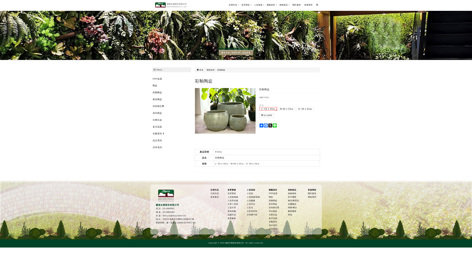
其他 (290, 215)
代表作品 (215, 193)
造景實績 (232, 193)
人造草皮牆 (233, 201)
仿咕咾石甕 (158, 106)
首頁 (201, 70)
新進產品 (215, 197)
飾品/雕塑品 (293, 201)
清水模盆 (157, 113)
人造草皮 (251, 204)
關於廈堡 (312, 193)
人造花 (250, 208)
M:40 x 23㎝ (286, 109)
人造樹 (250, 193)
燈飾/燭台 (292, 208)
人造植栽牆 (233, 197)
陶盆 (155, 85)
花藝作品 (232, 215)
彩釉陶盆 (157, 92)
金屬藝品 (292, 204)
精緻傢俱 (292, 193)
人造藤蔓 (251, 201)
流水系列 (157, 140)
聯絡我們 (312, 197)
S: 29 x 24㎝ (305, 109)
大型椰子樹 (252, 215)
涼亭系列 (157, 147)
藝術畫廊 (292, 211)
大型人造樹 (233, 204)
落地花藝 (232, 211)
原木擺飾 (292, 197)
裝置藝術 (232, 218)
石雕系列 (158, 133)
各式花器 (157, 127)
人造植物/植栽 (253, 197)
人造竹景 (232, 208)
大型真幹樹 (252, 211)
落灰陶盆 (157, 99)
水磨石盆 (157, 120)
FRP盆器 (157, 79)
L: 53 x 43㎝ (268, 109)
